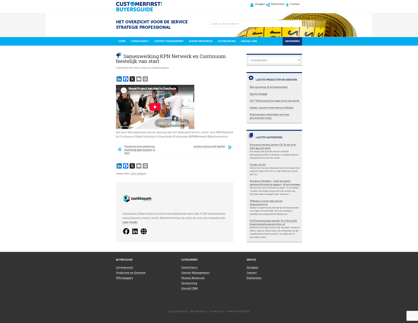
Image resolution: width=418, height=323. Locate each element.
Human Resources (193, 278)
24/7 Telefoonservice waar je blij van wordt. (275, 100)
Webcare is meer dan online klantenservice (266, 202)
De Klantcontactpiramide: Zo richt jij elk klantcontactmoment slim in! (273, 222)
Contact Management (195, 272)
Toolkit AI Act (258, 164)
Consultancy (189, 267)
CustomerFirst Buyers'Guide (142, 6)
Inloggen (252, 267)
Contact (252, 272)
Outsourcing (189, 283)
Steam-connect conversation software (272, 107)
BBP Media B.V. (199, 311)
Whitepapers (124, 278)
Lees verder (130, 222)
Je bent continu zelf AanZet (209, 146)
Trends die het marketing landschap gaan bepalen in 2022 (139, 150)
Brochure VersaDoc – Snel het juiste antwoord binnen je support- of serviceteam (275, 182)
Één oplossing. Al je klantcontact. (269, 87)
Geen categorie (138, 173)
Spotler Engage (258, 93)
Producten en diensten (131, 272)
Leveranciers (124, 267)
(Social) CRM (189, 288)
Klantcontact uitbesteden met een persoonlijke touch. (269, 116)
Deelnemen (254, 278)
